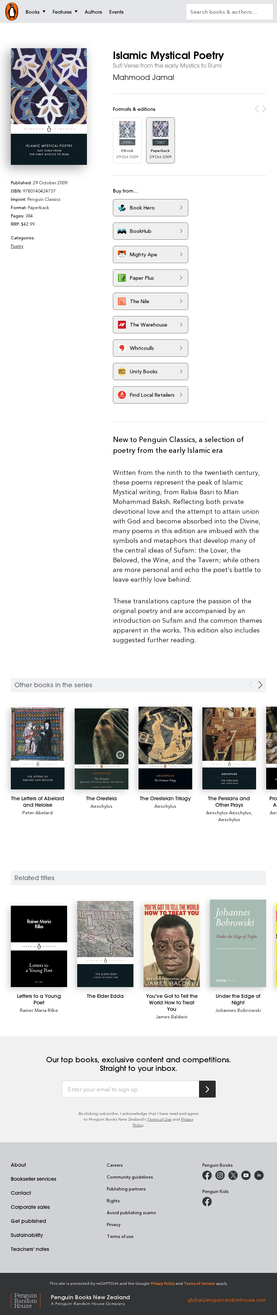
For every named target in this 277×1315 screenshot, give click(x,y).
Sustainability (27, 1235)
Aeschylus (102, 805)
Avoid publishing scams (131, 1212)
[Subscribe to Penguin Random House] (207, 1089)
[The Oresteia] (101, 749)
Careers (115, 1165)
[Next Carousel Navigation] (260, 685)
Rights (113, 1200)
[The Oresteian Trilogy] (165, 748)
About (18, 1165)
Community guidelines (130, 1177)
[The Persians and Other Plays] (229, 748)
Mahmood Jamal (143, 77)
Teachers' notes (30, 1249)
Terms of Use (159, 1119)
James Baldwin (172, 1016)
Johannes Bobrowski (238, 1009)
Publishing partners (126, 1188)
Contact (21, 1193)
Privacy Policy (163, 1283)
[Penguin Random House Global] (31, 1300)
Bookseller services (33, 1179)
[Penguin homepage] (11, 12)
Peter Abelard (37, 812)
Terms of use (120, 1236)
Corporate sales (30, 1207)
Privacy (113, 1224)
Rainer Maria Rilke (39, 1009)
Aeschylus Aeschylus (228, 812)
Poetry (17, 246)
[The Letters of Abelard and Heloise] (38, 748)
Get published (28, 1221)
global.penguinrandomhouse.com (227, 1299)
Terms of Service (199, 1283)
